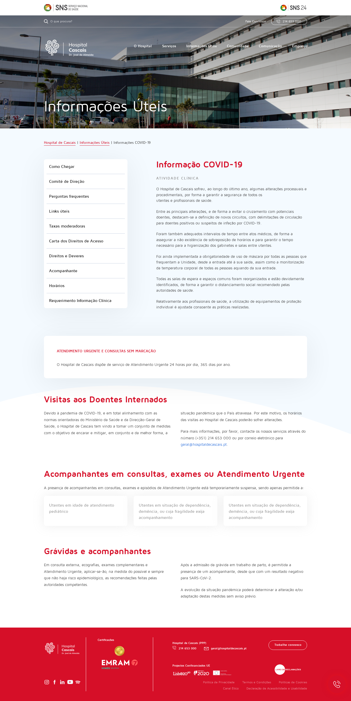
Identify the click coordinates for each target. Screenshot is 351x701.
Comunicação (270, 46)
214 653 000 (292, 21)
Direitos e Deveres (66, 256)
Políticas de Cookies (293, 682)
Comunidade (237, 46)
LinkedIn (62, 682)
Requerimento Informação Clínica (80, 300)
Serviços (169, 46)
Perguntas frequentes (69, 196)
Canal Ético (231, 688)
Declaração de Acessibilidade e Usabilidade (276, 688)
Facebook (54, 682)
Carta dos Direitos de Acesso (76, 241)
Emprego (299, 46)
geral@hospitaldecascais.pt (204, 444)
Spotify (78, 682)
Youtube (70, 682)
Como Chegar (61, 166)
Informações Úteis (201, 46)
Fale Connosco (255, 21)
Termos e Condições (256, 682)
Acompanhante (63, 271)
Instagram (47, 682)
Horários (56, 285)
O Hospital (143, 46)
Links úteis (59, 211)
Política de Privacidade (219, 682)
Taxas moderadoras (67, 226)
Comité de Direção (66, 181)
